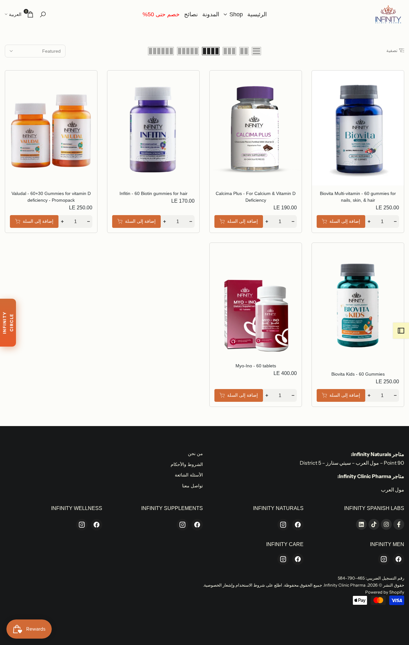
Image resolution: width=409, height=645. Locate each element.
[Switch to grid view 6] (161, 51)
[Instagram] (283, 524)
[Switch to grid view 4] (211, 51)
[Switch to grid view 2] (244, 51)
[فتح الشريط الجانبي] (401, 331)
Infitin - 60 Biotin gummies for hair (154, 193)
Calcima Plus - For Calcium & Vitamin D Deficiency (256, 197)
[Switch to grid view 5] (188, 51)
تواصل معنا (192, 485)
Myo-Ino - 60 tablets (255, 365)
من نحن (195, 453)
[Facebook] (298, 524)
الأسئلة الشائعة (189, 474)
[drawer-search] (42, 14)
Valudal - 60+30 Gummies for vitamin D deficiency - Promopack (51, 197)
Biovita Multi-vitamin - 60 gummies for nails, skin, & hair (358, 197)
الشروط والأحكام (187, 464)
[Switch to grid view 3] (229, 51)
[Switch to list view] (256, 51)
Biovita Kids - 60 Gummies (358, 374)
